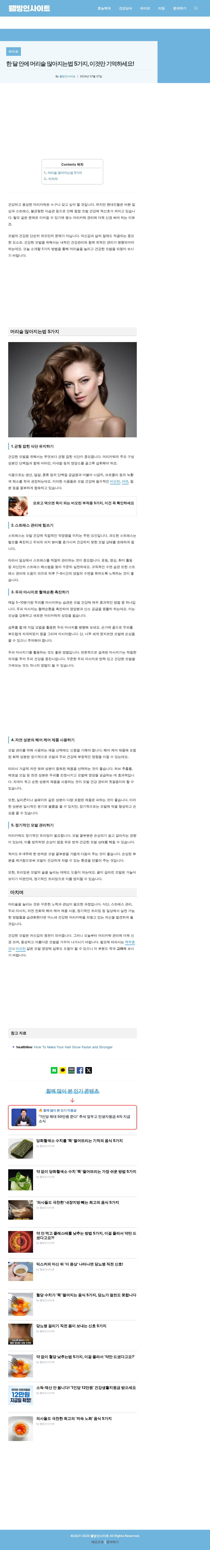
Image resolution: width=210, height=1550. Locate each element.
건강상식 (125, 8)
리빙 (161, 8)
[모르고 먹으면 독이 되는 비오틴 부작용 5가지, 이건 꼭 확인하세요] (72, 506)
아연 (125, 481)
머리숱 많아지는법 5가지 (63, 173)
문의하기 (179, 8)
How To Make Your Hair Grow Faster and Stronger (73, 1047)
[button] (196, 8)
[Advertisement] (72, 124)
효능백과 (104, 8)
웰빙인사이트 (67, 76)
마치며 (51, 179)
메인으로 (97, 1542)
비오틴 (115, 481)
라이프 (145, 8)
